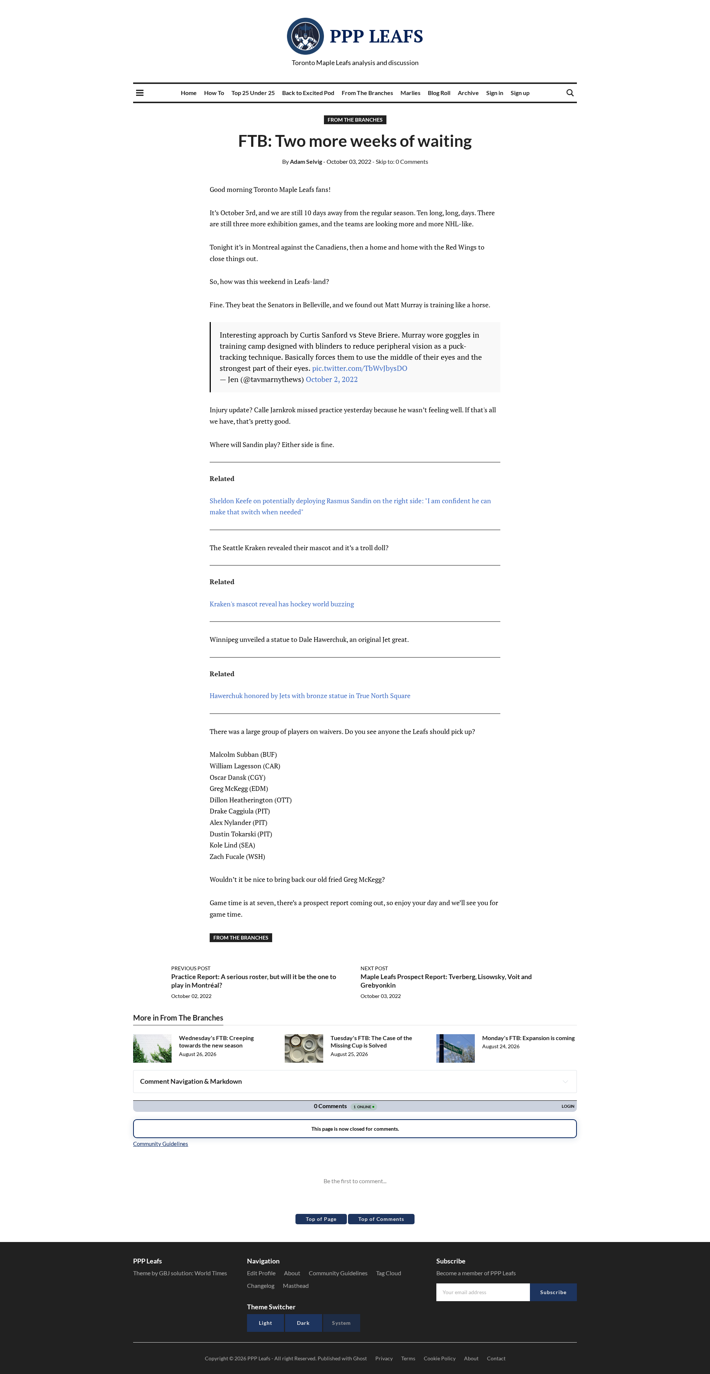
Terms (408, 1358)
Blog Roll (439, 92)
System (341, 1323)
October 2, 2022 (332, 379)
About (292, 1272)
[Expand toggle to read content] (565, 1081)
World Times (211, 1272)
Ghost (360, 1358)
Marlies (410, 92)
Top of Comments (381, 1219)
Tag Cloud (388, 1272)
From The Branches (367, 92)
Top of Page (321, 1219)
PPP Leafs (376, 36)
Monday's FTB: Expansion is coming (528, 1037)
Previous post (190, 968)
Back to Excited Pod (308, 92)
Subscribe (553, 1292)
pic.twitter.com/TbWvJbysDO (360, 368)
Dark (303, 1323)
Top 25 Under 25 (253, 92)
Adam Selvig (302, 161)
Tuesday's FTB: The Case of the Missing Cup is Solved (371, 1041)
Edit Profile (261, 1272)
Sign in (494, 92)
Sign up (520, 92)
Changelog (260, 1285)
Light (265, 1323)
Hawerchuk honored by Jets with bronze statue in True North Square (310, 695)
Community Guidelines (338, 1272)
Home (189, 92)
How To (214, 92)
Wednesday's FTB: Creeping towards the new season (216, 1041)
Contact (496, 1358)
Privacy (384, 1358)
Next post (374, 968)
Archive (468, 92)
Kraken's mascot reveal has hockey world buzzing (282, 603)
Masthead (296, 1285)
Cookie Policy (440, 1358)
